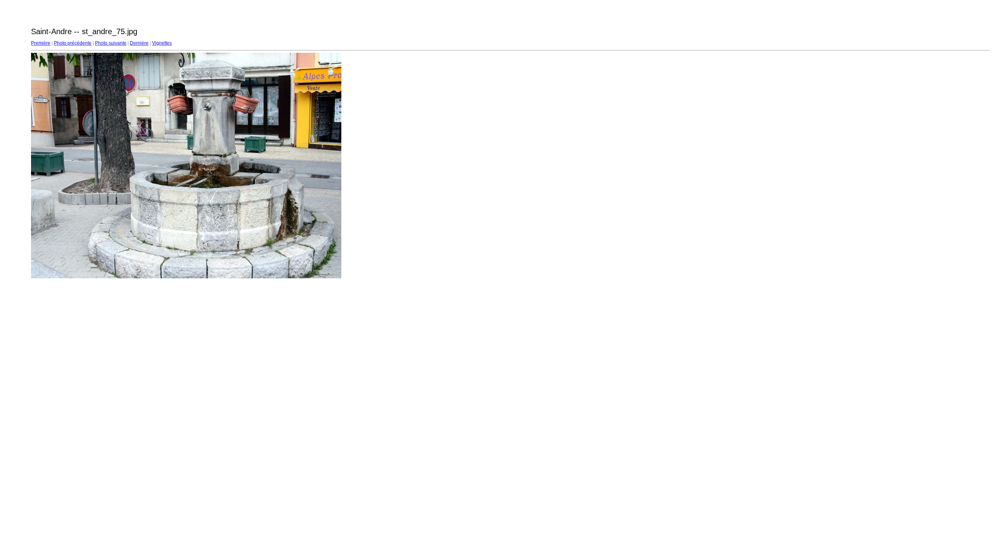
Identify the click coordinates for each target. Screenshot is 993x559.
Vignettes (162, 43)
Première (40, 43)
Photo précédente (73, 43)
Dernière (139, 43)
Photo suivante (110, 43)
